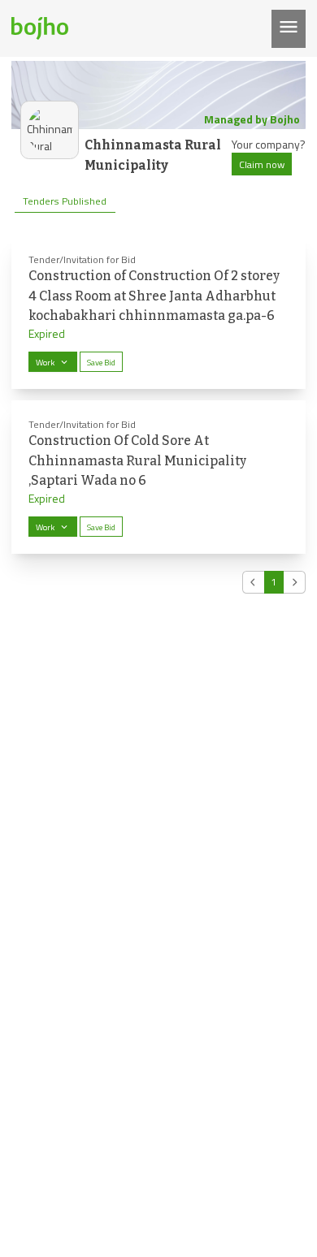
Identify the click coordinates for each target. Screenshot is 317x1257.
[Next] (294, 582)
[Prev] (253, 582)
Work (45, 362)
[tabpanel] (158, 414)
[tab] (65, 201)
